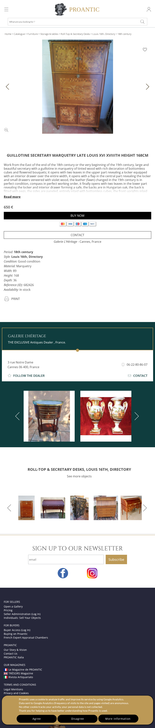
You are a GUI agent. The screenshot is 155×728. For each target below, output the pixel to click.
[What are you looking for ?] (142, 22)
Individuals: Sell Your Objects (22, 618)
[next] (136, 416)
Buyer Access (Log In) (17, 630)
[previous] (18, 416)
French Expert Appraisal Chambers (26, 637)
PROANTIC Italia (14, 657)
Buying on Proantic (16, 634)
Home (8, 34)
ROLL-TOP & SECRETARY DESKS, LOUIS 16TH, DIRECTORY (79, 469)
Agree (37, 718)
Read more (12, 197)
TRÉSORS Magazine (21, 673)
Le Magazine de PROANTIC (25, 669)
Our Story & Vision (15, 650)
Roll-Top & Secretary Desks (75, 34)
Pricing (8, 610)
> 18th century (123, 34)
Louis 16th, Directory (103, 34)
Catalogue (19, 34)
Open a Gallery (13, 606)
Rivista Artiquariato (21, 677)
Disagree (77, 718)
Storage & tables (49, 34)
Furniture (32, 34)
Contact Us (10, 653)
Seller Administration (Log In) (22, 614)
